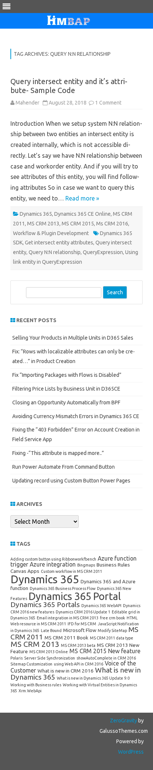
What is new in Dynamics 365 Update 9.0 (93, 678)
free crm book (112, 618)
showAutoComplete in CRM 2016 (106, 658)
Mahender (27, 103)
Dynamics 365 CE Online (82, 214)
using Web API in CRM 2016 (78, 664)
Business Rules (113, 565)
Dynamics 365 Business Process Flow (62, 588)
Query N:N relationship (55, 252)
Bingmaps (86, 565)
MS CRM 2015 (78, 224)
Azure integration (53, 564)
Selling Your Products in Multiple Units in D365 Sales (72, 338)
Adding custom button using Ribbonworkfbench (53, 559)
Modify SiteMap (112, 630)
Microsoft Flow (79, 630)
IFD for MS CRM (82, 624)
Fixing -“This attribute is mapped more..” (58, 453)
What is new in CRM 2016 (66, 671)
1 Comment (108, 103)
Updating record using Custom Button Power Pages (71, 481)
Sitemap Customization (31, 664)
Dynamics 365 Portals (45, 604)
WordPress (131, 752)
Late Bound (51, 630)
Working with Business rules (35, 685)
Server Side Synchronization (49, 658)
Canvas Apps (24, 571)
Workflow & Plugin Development (51, 233)
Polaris (16, 658)
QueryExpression (103, 252)
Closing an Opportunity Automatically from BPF (66, 402)
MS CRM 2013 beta (78, 645)
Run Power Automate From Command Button (63, 467)
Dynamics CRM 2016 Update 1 (83, 612)
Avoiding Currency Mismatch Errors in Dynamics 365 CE (75, 416)
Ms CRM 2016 (112, 224)
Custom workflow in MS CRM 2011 (71, 571)
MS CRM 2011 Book (66, 638)
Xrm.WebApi (30, 691)
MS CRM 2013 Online (48, 651)
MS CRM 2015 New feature (104, 651)
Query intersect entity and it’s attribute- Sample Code (68, 85)
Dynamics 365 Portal (75, 596)
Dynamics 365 (36, 214)
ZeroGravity (123, 721)
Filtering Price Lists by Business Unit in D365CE (66, 389)
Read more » (82, 198)
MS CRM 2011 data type (111, 638)
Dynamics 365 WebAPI (101, 605)
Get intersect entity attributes (59, 243)
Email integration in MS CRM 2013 (67, 618)
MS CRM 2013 (43, 224)
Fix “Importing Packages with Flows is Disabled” (66, 375)
